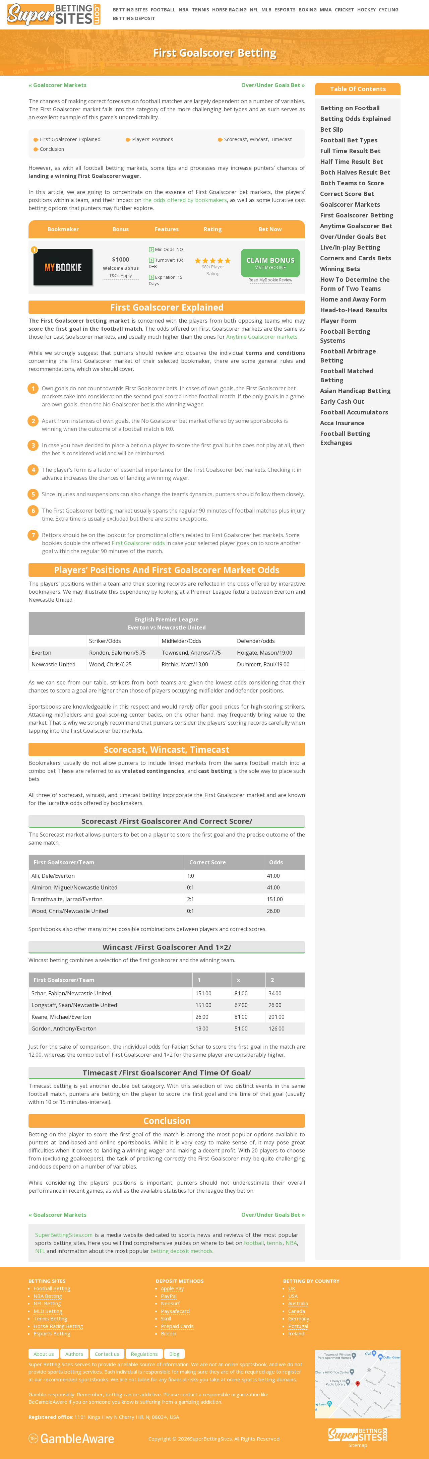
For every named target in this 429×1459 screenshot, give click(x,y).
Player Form (338, 321)
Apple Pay (172, 1288)
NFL (254, 9)
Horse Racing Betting (58, 1326)
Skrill (166, 1318)
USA (293, 1295)
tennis (275, 1243)
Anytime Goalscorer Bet (356, 226)
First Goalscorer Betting (356, 215)
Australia (298, 1303)
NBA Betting (48, 1295)
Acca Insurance (342, 423)
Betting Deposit (134, 18)
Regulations (144, 1353)
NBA (184, 9)
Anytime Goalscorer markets (262, 336)
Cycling (389, 9)
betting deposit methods (181, 1251)
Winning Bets (340, 269)
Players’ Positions (152, 139)
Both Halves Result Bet (355, 172)
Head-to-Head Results (353, 310)
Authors (74, 1353)
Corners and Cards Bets (355, 258)
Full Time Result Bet (350, 151)
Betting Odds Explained (355, 119)
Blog (174, 1353)
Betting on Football (350, 108)
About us (44, 1353)
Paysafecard (175, 1311)
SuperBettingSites (211, 1438)
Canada (296, 1311)
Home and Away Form (353, 299)
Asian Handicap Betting (355, 391)
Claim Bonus (270, 263)
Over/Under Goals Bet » (273, 85)
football (254, 1243)
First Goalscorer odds (138, 543)
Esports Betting (52, 1333)
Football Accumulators (354, 412)
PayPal (169, 1295)
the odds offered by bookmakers (185, 200)
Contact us (107, 1353)
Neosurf (170, 1303)
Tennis (200, 9)
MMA (326, 9)
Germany (298, 1318)
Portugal (298, 1326)
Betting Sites (130, 9)
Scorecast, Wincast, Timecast (257, 139)
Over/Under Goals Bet (353, 237)
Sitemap (358, 1445)
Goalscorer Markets (350, 204)
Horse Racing (229, 9)
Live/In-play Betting (350, 247)
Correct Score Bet (347, 194)
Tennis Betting (50, 1318)
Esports (285, 9)
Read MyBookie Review (270, 280)
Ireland (296, 1333)
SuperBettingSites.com (64, 1235)
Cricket (344, 9)
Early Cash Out (342, 401)
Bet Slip (331, 129)
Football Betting (52, 1288)
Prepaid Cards (177, 1326)
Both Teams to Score (352, 183)
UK (291, 1288)
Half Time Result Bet (351, 161)
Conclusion (51, 148)
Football (163, 9)
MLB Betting (48, 1311)
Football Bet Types (348, 140)
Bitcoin (168, 1333)
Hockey (366, 9)
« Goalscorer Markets (57, 85)
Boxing (308, 9)
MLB (266, 9)
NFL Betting (47, 1303)
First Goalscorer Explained (70, 139)
